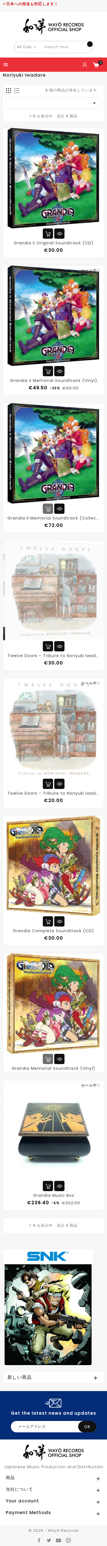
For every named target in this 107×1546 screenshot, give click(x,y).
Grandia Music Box (53, 1195)
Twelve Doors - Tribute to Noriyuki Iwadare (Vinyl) (53, 656)
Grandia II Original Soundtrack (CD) (54, 243)
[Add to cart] (48, 233)
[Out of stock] (48, 509)
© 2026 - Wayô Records (54, 1530)
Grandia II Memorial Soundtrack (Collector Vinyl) (53, 518)
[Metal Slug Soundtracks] (48, 1307)
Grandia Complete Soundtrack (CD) (53, 931)
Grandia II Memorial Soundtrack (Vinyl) (53, 380)
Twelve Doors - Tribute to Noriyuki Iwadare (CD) (53, 793)
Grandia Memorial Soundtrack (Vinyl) (53, 1068)
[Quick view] (59, 233)
